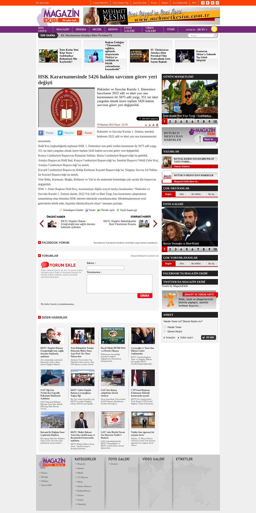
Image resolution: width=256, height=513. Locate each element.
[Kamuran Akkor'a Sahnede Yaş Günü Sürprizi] (185, 61)
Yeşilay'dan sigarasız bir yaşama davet (142, 433)
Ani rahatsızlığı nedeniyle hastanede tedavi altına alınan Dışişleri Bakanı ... (51, 362)
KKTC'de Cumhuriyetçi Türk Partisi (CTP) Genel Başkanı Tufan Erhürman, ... (142, 402)
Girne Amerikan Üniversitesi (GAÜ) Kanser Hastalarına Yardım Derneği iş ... (113, 401)
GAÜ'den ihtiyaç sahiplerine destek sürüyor (109, 393)
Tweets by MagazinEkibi (175, 286)
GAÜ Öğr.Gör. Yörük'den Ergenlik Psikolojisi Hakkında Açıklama (50, 394)
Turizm (80, 495)
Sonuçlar (170, 337)
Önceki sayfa (107, 210)
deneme (114, 464)
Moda (80, 482)
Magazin (81, 464)
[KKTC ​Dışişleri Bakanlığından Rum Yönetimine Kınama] (144, 228)
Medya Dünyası (84, 486)
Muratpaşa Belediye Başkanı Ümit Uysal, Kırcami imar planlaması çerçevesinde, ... (52, 440)
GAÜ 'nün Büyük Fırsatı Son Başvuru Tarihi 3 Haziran (113, 435)
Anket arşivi (186, 337)
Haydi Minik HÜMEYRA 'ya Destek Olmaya (113, 349)
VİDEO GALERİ (150, 29)
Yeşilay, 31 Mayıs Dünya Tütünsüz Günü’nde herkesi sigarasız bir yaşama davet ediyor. (143, 441)
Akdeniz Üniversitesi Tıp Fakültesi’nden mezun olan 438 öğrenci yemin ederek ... (82, 363)
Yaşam (80, 500)
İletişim (44, 477)
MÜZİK (97, 29)
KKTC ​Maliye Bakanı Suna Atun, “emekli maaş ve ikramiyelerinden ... (82, 446)
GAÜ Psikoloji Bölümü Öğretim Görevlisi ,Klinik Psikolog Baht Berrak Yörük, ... (51, 405)
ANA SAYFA (42, 29)
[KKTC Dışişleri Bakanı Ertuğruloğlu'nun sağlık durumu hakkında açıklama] (52, 228)
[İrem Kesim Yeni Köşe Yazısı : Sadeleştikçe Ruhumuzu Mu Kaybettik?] (48, 61)
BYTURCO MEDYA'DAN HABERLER (193, 175)
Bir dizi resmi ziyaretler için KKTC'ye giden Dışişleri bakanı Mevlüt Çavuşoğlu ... (83, 401)
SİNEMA (81, 29)
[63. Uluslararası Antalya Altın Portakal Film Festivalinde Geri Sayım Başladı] (139, 61)
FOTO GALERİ (129, 29)
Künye (44, 473)
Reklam (44, 481)
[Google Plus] (86, 135)
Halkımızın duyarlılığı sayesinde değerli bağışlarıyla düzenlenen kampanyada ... (111, 357)
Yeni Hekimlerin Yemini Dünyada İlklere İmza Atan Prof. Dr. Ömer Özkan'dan (82, 352)
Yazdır (92, 210)
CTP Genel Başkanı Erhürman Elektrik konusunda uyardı (140, 393)
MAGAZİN (62, 29)
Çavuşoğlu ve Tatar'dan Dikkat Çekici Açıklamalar (142, 351)
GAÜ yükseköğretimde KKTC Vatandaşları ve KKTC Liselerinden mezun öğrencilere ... (112, 444)
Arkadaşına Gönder (72, 210)
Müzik (80, 473)
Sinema (80, 468)
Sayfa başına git (128, 210)
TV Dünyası (82, 477)
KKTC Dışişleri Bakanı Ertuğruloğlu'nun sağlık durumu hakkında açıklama (78, 224)
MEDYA (113, 29)
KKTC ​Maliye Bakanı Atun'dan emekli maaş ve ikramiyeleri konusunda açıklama (83, 436)
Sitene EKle (46, 485)
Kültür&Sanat (84, 491)
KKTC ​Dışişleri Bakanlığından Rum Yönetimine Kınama (119, 223)
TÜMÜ (171, 29)
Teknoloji (81, 504)
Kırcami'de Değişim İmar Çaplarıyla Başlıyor (52, 433)
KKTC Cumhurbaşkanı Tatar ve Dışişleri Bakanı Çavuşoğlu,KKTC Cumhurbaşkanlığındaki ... (142, 360)
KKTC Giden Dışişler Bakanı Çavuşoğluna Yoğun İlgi (81, 393)
